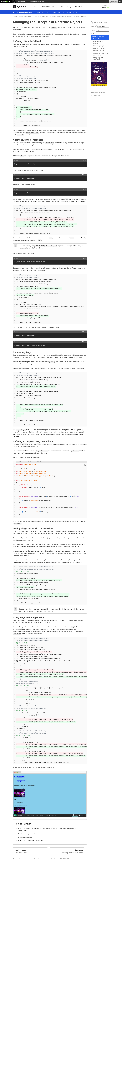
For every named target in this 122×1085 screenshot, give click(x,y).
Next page (79, 850)
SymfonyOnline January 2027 (23, 12)
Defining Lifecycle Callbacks (28, 41)
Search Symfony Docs (100, 22)
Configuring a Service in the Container (33, 528)
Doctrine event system (28, 828)
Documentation (24, 16)
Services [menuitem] (61, 6)
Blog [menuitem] (69, 6)
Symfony (4, 1)
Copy (84, 160)
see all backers (95, 95)
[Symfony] (22, 7)
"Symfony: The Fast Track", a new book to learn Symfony (30, 1)
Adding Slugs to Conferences (28, 139)
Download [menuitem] (78, 6)
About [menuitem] (36, 6)
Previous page (20, 850)
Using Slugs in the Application (29, 617)
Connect (114, 1)
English (52, 16)
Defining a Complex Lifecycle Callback (33, 441)
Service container (27, 837)
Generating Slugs (22, 352)
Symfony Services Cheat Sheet (33, 840)
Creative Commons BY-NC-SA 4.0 (58, 859)
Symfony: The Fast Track (40, 16)
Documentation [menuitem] (48, 6)
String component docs (29, 834)
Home (15, 16)
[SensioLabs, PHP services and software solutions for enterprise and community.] (105, 7)
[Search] (120, 1)
